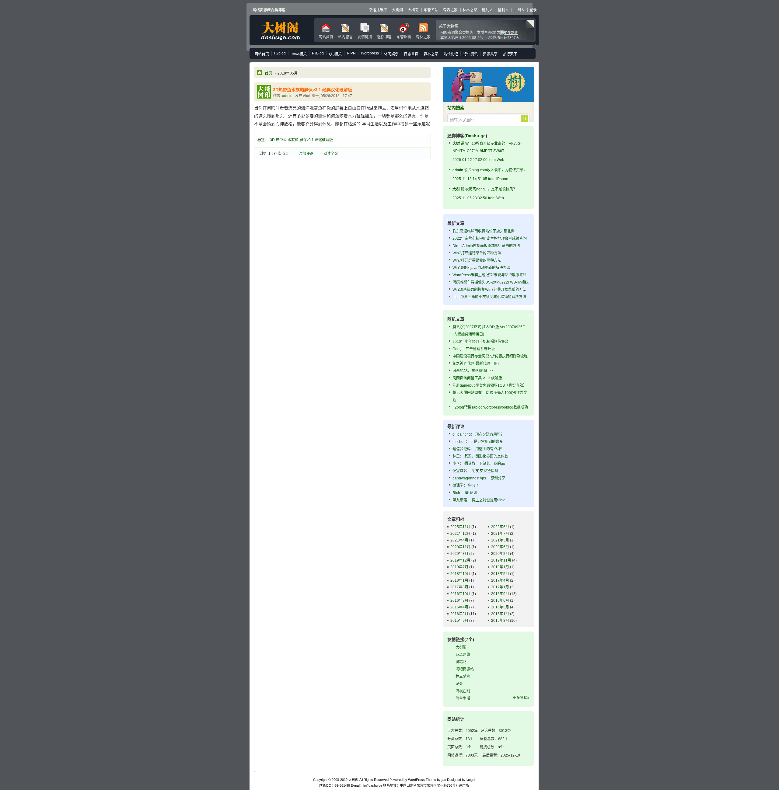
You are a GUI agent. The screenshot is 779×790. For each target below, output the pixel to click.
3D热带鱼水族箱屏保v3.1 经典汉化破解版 (312, 89)
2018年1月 (459, 580)
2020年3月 (459, 554)
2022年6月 (500, 527)
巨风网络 (463, 655)
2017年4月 (500, 580)
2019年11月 (501, 560)
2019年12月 (460, 560)
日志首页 (411, 54)
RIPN (351, 53)
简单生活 (463, 698)
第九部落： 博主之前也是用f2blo (478, 500)
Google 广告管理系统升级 (473, 349)
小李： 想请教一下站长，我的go (478, 463)
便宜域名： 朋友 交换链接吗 (475, 471)
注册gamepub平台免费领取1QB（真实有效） (489, 385)
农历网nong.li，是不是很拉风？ (484, 193)
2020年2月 (500, 554)
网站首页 (326, 37)
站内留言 (345, 37)
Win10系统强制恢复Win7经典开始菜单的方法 (489, 289)
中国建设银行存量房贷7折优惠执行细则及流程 (490, 356)
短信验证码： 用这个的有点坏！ (478, 449)
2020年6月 (500, 547)
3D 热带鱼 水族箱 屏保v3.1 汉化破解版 (301, 140)
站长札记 (450, 54)
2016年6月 (500, 600)
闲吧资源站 (465, 669)
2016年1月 (500, 614)
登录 (533, 10)
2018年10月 (460, 574)
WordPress (416, 779)
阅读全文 (330, 153)
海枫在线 (463, 691)
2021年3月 (500, 540)
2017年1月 (500, 587)
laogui (470, 779)
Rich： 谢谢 (464, 493)
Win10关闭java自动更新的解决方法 (481, 268)
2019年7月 (459, 567)
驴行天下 (510, 54)
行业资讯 (470, 54)
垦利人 (503, 10)
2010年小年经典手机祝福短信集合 (480, 341)
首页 (268, 73)
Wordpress (370, 53)
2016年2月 (459, 614)
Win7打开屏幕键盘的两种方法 (476, 260)
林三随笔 (463, 676)
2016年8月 (459, 600)
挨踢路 (461, 662)
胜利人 (487, 10)
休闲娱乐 (391, 54)
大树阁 (280, 30)
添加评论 (306, 153)
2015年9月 (459, 620)
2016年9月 (500, 594)
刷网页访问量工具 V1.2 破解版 (477, 378)
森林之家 (423, 37)
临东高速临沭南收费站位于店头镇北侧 (483, 231)
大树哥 (413, 10)
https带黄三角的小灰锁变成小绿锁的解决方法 (489, 297)
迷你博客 (384, 37)
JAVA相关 (299, 54)
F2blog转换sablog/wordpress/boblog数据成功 (490, 407)
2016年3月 (500, 607)
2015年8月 (500, 620)
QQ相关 (335, 54)
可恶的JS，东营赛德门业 (472, 371)
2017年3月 (459, 587)
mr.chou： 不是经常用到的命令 (477, 442)
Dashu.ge (476, 135)
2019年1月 (500, 567)
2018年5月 (500, 574)
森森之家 (450, 10)
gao (443, 779)
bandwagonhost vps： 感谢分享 (478, 478)
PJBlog (318, 53)
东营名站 (431, 10)
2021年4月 (459, 540)
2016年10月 (460, 594)
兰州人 (519, 10)
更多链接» (521, 698)
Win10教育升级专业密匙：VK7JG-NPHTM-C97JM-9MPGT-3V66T (487, 151)
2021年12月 (460, 533)
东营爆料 (403, 37)
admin (287, 96)
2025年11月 (460, 527)
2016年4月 (459, 607)
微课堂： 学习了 (465, 485)
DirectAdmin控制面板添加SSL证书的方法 (486, 246)
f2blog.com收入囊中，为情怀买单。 (489, 174)
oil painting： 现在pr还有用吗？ (478, 434)
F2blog (280, 53)
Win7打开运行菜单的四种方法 (476, 253)
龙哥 (459, 684)
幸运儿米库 (378, 10)
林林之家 (470, 10)
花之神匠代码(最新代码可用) (475, 363)
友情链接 (365, 37)
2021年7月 (500, 533)
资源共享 (490, 54)
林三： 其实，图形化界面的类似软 (480, 456)
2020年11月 (460, 547)
